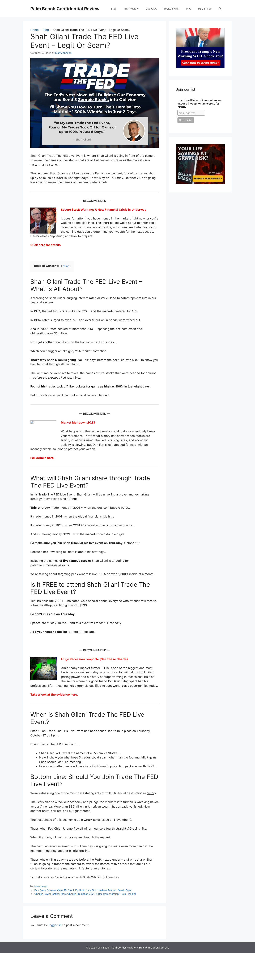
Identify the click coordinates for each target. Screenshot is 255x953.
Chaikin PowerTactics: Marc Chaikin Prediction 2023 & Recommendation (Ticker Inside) (85, 893)
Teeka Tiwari (171, 8)
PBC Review (131, 8)
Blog (114, 8)
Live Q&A (151, 8)
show (66, 266)
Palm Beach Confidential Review (65, 8)
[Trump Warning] (200, 67)
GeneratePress (160, 947)
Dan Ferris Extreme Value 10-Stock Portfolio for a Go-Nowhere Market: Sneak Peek (82, 890)
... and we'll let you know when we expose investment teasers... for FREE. (199, 103)
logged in (55, 925)
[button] (220, 8)
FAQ (188, 8)
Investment (40, 886)
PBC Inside (205, 8)
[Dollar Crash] (200, 183)
